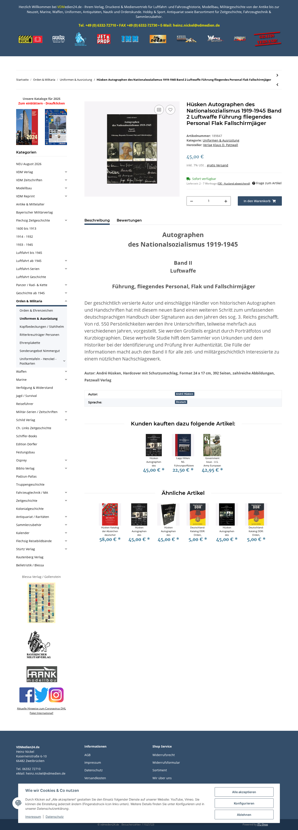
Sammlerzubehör (28, 525)
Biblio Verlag (25, 468)
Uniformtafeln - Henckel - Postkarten (38, 361)
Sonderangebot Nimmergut (40, 351)
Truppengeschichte (30, 484)
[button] (41, 172)
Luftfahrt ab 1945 (28, 261)
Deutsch (181, 401)
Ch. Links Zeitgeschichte (33, 428)
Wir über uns (162, 778)
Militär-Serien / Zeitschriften (37, 412)
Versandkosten (95, 778)
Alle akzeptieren (244, 792)
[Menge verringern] (191, 200)
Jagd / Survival (26, 396)
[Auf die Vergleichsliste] (159, 109)
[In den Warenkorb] (87, 99)
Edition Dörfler (26, 444)
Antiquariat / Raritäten (32, 517)
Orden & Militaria (29, 301)
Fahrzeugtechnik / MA (32, 492)
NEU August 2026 (28, 164)
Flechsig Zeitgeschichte (33, 220)
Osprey (21, 460)
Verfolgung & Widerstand (34, 388)
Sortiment (159, 770)
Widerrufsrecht (163, 755)
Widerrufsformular (166, 762)
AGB (87, 755)
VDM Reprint (25, 196)
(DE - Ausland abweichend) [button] (234, 183)
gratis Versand (217, 165)
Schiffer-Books (26, 436)
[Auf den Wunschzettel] (170, 109)
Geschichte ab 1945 (30, 293)
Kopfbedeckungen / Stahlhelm (42, 326)
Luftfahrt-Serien (27, 269)
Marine (21, 379)
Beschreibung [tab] (97, 220)
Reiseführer (24, 404)
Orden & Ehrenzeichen (36, 310)
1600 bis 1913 (26, 228)
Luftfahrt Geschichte (31, 277)
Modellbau (24, 188)
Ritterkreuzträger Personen (39, 335)
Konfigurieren (244, 803)
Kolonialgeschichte (30, 509)
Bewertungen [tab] (129, 220)
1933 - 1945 (24, 245)
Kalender (22, 533)
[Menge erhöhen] (226, 200)
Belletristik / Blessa (30, 565)
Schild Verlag (25, 420)
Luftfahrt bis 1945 (29, 253)
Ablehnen (244, 814)
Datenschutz (93, 770)
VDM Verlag (24, 172)
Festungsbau (25, 452)
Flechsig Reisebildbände (34, 541)
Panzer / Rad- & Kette (31, 285)
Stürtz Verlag (25, 549)
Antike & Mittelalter (30, 204)
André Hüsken (184, 393)
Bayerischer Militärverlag (34, 212)
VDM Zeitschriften (29, 180)
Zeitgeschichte (26, 501)
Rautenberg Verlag (29, 557)
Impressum (92, 762)
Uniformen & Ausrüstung (221, 140)
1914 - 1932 (24, 236)
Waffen (21, 371)
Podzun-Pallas (26, 476)
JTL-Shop (262, 824)
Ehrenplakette (30, 343)
